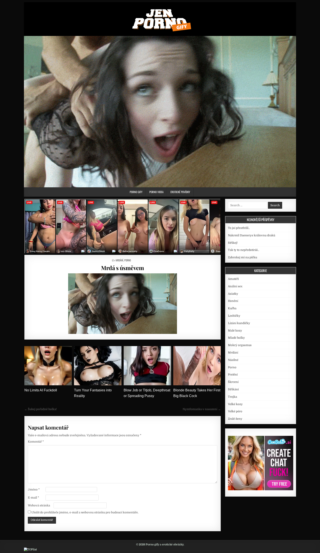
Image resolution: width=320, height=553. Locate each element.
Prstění (233, 374)
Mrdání (119, 260)
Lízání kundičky (239, 323)
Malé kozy (235, 330)
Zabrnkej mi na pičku (242, 257)
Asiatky (233, 293)
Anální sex (235, 286)
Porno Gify (136, 192)
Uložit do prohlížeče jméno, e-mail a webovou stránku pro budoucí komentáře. (84, 512)
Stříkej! (233, 242)
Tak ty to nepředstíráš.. (243, 250)
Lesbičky (234, 315)
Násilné (233, 360)
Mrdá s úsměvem (122, 268)
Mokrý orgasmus (240, 345)
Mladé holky (236, 337)
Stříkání (233, 389)
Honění (233, 301)
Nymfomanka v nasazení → (202, 409)
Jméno (34, 489)
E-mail (33, 497)
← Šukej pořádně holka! (40, 409)
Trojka (232, 396)
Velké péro (235, 411)
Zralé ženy (235, 418)
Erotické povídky (180, 192)
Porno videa (156, 192)
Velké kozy (235, 404)
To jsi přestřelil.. (239, 228)
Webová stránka (39, 505)
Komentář (36, 441)
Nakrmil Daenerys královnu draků (251, 235)
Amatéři (233, 279)
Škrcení (233, 382)
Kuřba (232, 308)
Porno (127, 260)
